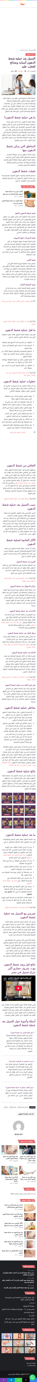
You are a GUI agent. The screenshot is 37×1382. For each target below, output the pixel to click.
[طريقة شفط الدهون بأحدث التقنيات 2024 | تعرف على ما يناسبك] (7, 1350)
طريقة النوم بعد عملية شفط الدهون (16, 498)
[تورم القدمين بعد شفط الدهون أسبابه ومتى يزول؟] (27, 1170)
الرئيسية (31, 50)
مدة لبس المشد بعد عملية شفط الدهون (17, 856)
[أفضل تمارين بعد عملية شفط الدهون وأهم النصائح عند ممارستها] (29, 194)
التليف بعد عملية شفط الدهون (24, 483)
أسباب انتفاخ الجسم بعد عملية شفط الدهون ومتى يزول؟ (19, 579)
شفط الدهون (24, 50)
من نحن (32, 1303)
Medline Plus (13, 1107)
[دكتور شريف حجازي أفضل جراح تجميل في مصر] (18, 310)
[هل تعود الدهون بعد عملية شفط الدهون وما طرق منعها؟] (29, 1244)
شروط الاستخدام (29, 1312)
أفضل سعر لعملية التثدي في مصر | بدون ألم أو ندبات (19, 1323)
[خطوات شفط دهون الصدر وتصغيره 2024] (30, 1343)
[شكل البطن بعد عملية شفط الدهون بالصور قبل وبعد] (29, 203)
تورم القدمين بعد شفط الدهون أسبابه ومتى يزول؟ (27, 1178)
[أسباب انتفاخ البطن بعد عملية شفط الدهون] (29, 1253)
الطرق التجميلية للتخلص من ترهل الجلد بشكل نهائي (19, 646)
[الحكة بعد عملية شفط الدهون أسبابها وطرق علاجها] (10, 1170)
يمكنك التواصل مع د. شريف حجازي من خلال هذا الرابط (18, 764)
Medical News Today (23, 1107)
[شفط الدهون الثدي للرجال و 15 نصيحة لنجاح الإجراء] (30, 1350)
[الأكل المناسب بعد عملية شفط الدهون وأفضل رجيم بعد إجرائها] (29, 1226)
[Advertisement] (18, 28)
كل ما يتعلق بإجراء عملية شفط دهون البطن (19, 323)
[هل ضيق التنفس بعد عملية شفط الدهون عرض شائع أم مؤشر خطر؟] (27, 1149)
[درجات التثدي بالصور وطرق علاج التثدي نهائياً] (18, 1350)
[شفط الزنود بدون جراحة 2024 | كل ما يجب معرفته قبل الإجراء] (7, 1343)
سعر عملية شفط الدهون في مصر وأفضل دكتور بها (20, 374)
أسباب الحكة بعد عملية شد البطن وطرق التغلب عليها (18, 678)
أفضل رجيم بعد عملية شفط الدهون (17, 907)
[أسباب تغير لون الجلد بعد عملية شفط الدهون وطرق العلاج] (29, 1208)
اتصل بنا (31, 1315)
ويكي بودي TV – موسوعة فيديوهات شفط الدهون (18, 1309)
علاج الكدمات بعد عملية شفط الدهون (18, 624)
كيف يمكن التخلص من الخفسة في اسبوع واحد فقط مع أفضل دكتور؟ (19, 1298)
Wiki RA (18, 1134)
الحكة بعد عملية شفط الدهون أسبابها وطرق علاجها (11, 1179)
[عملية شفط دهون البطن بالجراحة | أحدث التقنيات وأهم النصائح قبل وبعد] (7, 1336)
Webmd (6, 1107)
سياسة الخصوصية (28, 1306)
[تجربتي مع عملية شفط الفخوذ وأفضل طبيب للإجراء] (30, 1336)
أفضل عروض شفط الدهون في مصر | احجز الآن (19, 1319)
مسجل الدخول (23, 1193)
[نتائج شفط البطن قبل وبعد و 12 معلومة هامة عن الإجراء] (18, 1343)
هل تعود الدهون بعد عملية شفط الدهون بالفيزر (10, 1157)
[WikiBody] (18, 4)
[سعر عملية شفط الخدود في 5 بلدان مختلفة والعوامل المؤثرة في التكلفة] (18, 1336)
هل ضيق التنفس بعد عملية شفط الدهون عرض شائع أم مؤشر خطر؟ (27, 1158)
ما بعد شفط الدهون (25, 1114)
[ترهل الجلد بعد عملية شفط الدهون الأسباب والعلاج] (29, 1217)
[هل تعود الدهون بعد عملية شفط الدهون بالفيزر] (10, 1149)
